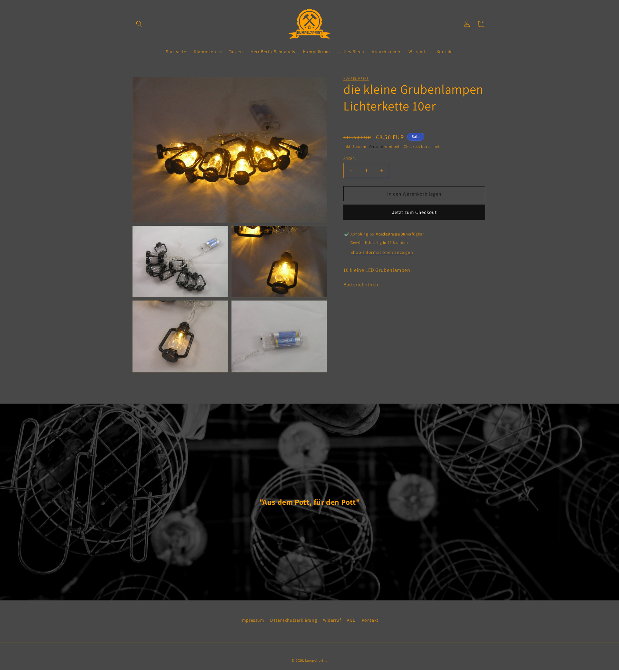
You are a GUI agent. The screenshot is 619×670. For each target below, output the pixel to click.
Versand (376, 146)
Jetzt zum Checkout (414, 212)
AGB (351, 620)
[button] (139, 24)
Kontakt (370, 620)
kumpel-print (356, 78)
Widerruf (332, 620)
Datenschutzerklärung (293, 620)
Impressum (252, 620)
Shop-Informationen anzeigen (381, 252)
